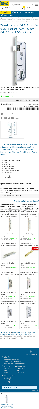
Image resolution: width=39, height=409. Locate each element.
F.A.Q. (5, 371)
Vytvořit (12, 9)
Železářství (5, 12)
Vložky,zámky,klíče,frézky (16, 18)
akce (12, 15)
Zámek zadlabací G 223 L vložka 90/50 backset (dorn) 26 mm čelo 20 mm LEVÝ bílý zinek (19, 20)
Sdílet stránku (8, 369)
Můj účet (8, 8)
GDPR (6, 373)
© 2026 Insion (35, 390)
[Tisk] (16, 387)
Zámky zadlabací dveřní (14, 19)
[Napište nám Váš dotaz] (8, 387)
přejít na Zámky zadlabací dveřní (27, 201)
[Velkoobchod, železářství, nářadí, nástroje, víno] (1, 18)
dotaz (21, 371)
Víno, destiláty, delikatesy (23, 12)
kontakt (21, 373)
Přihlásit (7, 9)
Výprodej (4, 15)
